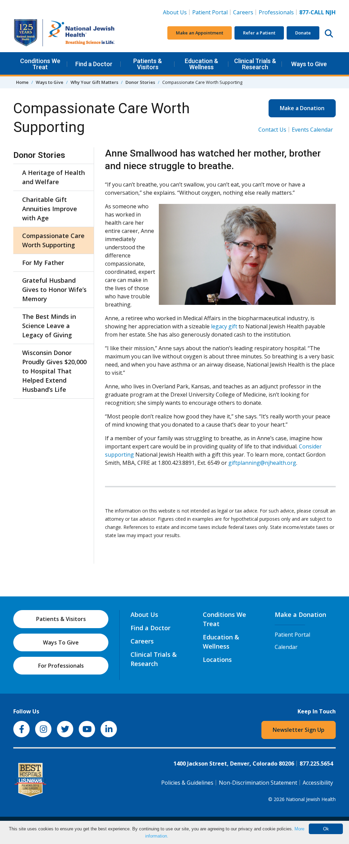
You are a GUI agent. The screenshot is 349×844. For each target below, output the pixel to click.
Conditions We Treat (40, 64)
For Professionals (61, 665)
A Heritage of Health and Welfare (53, 177)
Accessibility (318, 782)
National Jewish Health (311, 799)
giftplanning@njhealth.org (262, 463)
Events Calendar (312, 129)
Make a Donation (302, 108)
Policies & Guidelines (187, 782)
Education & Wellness (201, 64)
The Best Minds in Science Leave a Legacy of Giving (49, 325)
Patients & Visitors (147, 64)
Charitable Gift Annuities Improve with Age (49, 208)
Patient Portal (210, 12)
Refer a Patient (259, 33)
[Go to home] (64, 33)
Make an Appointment (199, 33)
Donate (303, 33)
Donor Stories (140, 82)
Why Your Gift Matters (94, 82)
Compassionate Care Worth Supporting (53, 240)
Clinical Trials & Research (255, 64)
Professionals (276, 12)
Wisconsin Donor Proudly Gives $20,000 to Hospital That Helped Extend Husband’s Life (54, 371)
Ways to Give (309, 64)
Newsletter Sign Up (298, 730)
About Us (175, 12)
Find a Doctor (93, 64)
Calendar (286, 647)
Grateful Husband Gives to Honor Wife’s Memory (54, 289)
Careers (244, 12)
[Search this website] (329, 33)
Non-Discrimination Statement (258, 782)
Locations (217, 659)
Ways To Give (61, 642)
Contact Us (272, 129)
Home (22, 82)
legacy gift (224, 326)
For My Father (43, 262)
